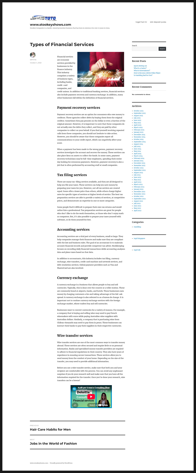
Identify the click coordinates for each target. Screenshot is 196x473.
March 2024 (138, 156)
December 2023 (139, 163)
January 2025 (138, 132)
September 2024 (140, 142)
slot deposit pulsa (158, 22)
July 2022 (137, 203)
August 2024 (138, 144)
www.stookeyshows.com (50, 24)
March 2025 (138, 127)
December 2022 (139, 192)
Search (134, 46)
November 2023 (139, 165)
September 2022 (140, 199)
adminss (33, 59)
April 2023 (137, 182)
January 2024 (138, 161)
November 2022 (139, 194)
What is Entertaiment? (142, 71)
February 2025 (139, 130)
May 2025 (137, 123)
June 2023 (137, 177)
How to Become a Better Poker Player (147, 73)
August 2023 (138, 173)
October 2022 (138, 196)
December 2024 (139, 135)
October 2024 (138, 139)
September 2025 (140, 113)
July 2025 (137, 118)
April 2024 (137, 154)
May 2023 (137, 180)
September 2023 (140, 170)
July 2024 (137, 146)
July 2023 (137, 175)
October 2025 (138, 111)
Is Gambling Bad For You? (143, 75)
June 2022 (137, 206)
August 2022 (138, 201)
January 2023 (138, 189)
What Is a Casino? (140, 68)
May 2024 (137, 151)
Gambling (137, 227)
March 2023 (138, 184)
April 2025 (137, 125)
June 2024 (137, 149)
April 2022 (137, 211)
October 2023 (138, 168)
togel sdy (137, 250)
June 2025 (137, 120)
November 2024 (139, 137)
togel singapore (139, 238)
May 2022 (137, 208)
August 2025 (138, 116)
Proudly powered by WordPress (61, 463)
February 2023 (139, 187)
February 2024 (139, 158)
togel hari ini (141, 22)
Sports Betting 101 (140, 66)
